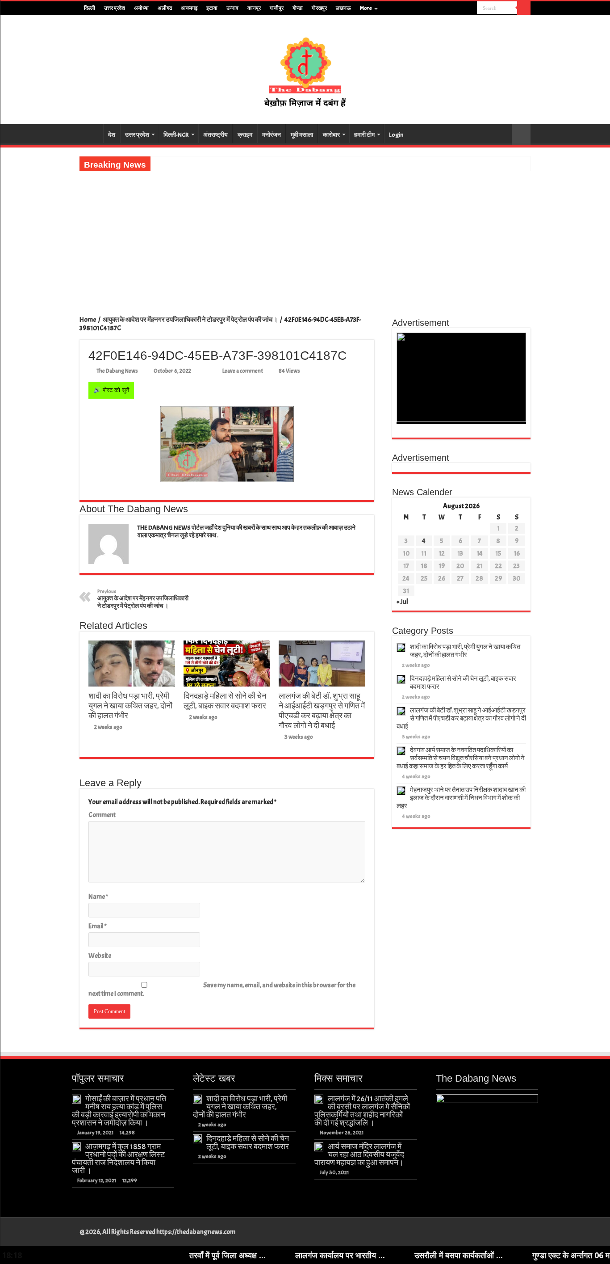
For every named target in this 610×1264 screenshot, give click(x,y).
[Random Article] (521, 134)
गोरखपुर (319, 8)
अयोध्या (141, 8)
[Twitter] (453, 8)
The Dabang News (117, 371)
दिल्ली (89, 8)
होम (91, 133)
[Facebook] (445, 8)
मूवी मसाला (302, 135)
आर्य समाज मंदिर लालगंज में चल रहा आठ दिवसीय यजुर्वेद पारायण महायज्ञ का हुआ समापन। (359, 1154)
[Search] (524, 8)
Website (99, 956)
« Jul (402, 602)
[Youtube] (462, 8)
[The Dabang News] (305, 69)
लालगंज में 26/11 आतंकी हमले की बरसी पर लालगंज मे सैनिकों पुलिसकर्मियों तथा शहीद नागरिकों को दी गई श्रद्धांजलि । (362, 1111)
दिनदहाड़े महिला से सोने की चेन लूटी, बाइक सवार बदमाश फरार (225, 701)
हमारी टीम (364, 135)
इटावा (211, 8)
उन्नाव (232, 8)
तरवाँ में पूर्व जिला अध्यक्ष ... (184, 1255)
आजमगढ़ (189, 8)
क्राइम (245, 135)
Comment (102, 815)
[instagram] (470, 8)
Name (98, 897)
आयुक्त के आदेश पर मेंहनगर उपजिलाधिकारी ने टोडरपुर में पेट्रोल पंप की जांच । (190, 320)
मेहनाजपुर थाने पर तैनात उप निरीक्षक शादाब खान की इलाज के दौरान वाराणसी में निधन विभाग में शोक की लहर (461, 798)
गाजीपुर (277, 8)
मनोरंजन (271, 135)
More (366, 8)
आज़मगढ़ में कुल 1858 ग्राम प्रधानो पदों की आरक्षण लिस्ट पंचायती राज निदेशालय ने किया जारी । (118, 1159)
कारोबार (331, 135)
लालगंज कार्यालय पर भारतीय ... (296, 1255)
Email (97, 926)
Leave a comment (242, 371)
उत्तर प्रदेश (114, 8)
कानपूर (254, 8)
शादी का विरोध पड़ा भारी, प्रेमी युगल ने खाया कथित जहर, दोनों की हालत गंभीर (130, 705)
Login (396, 135)
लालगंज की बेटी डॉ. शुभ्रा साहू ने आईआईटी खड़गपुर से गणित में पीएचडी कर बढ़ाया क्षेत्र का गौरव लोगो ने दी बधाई (322, 710)
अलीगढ (165, 8)
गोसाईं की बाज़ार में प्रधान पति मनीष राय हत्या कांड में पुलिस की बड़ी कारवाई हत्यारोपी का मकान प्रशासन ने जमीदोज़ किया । (119, 1111)
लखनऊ (343, 8)
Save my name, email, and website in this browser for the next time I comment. (221, 989)
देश (111, 135)
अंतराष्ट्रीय (215, 135)
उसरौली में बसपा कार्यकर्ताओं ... (415, 1255)
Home (87, 320)
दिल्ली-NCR (176, 135)
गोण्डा (297, 8)
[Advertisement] (305, 237)
